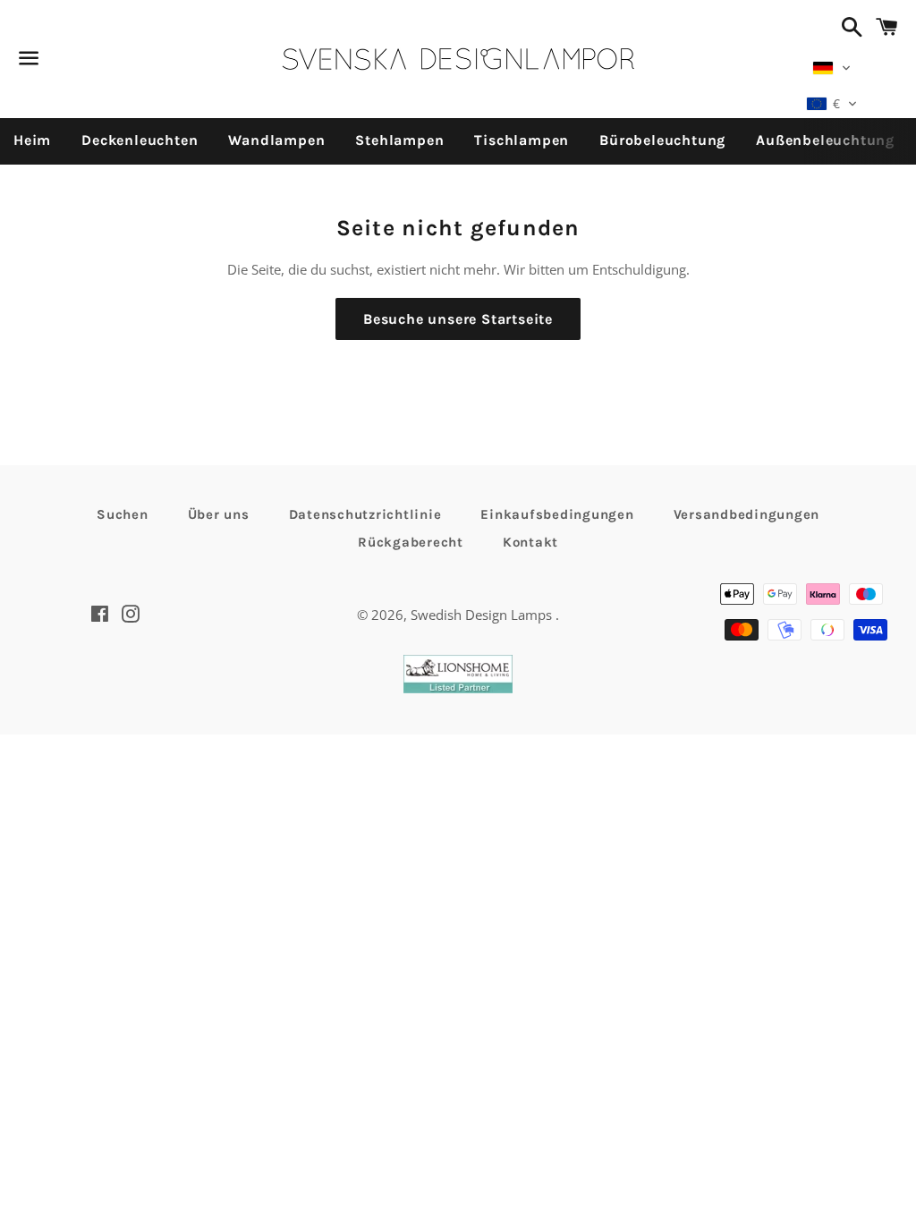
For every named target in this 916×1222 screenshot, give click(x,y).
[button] (832, 68)
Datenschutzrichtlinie (365, 514)
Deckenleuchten (139, 140)
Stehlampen (399, 140)
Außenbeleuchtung (825, 140)
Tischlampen (521, 140)
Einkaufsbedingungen (556, 514)
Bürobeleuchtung (662, 140)
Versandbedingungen (747, 514)
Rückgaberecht (410, 542)
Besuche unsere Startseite (458, 318)
